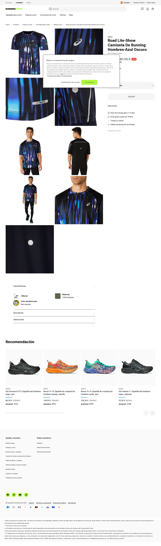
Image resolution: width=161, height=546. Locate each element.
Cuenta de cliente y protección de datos (18, 456)
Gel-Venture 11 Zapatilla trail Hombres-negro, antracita (135, 392)
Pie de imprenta (66, 76)
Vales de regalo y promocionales (16, 465)
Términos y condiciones (43, 503)
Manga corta (58, 24)
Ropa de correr (31, 15)
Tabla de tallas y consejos (14, 460)
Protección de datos (59, 503)
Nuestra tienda (10, 469)
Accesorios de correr (48, 15)
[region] (81, 71)
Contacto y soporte (12, 473)
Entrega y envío (10, 447)
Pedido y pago (10, 443)
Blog (71, 15)
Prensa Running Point (44, 452)
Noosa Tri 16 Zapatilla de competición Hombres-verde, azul (97, 392)
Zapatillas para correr (14, 15)
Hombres (19, 3)
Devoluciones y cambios (13, 452)
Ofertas (63, 15)
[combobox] (87, 9)
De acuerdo (89, 82)
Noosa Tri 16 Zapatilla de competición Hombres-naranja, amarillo (59, 392)
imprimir (31, 503)
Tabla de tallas (112, 106)
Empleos (39, 443)
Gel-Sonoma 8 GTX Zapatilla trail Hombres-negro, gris (23, 392)
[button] (146, 413)
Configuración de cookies (14, 478)
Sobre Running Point (43, 447)
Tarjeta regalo (151, 2)
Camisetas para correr (43, 24)
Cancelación (72, 503)
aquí (61, 74)
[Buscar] (50, 9)
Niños (29, 3)
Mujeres (9, 3)
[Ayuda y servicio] (142, 8)
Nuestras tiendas (139, 2)
